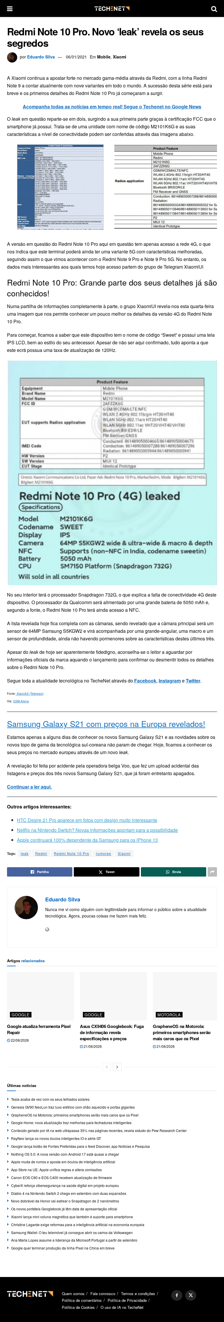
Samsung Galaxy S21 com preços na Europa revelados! (106, 723)
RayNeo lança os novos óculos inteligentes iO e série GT (56, 1138)
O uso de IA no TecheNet (122, 1307)
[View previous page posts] (106, 1067)
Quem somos (73, 1293)
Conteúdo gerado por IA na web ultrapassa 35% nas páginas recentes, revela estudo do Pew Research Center (99, 1130)
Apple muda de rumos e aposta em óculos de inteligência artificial (63, 1161)
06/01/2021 (76, 57)
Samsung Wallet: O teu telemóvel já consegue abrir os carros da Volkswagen (72, 1232)
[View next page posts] (117, 1067)
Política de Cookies (78, 1307)
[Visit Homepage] (112, 8)
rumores (103, 853)
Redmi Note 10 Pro (71, 853)
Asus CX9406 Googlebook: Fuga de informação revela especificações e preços (112, 1032)
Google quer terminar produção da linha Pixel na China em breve (63, 1247)
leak (25, 853)
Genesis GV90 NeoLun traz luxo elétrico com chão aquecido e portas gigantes (73, 1107)
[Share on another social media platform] (212, 872)
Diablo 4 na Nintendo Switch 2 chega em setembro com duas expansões (68, 1193)
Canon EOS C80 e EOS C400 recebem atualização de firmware (61, 1177)
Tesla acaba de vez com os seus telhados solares (50, 1099)
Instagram (170, 680)
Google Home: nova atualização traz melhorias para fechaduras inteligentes (71, 1122)
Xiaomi (119, 57)
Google (21, 1014)
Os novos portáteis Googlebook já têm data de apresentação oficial (64, 1208)
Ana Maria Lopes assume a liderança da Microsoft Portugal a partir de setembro (74, 1240)
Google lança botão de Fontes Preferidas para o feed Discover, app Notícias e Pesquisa (80, 1146)
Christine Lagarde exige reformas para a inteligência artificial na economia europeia (77, 1224)
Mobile (104, 57)
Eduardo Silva (41, 57)
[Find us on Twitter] (190, 1295)
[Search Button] (214, 8)
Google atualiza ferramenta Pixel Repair (38, 1029)
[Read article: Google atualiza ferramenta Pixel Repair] (40, 996)
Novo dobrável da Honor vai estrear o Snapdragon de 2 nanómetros (65, 1200)
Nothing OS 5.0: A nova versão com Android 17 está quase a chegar (65, 1154)
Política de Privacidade (127, 1300)
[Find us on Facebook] (176, 1295)
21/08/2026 (92, 1046)
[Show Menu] (10, 8)
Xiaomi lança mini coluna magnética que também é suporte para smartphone (72, 1216)
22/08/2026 (19, 1040)
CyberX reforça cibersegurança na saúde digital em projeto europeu (65, 1185)
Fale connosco (102, 1293)
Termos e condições (138, 1293)
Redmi (41, 853)
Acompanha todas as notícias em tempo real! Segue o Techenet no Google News (112, 106)
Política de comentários (82, 1300)
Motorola (169, 1014)
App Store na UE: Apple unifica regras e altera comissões (56, 1169)
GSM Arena (21, 701)
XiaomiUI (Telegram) (29, 694)
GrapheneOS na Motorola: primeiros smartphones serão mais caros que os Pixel (182, 1032)
